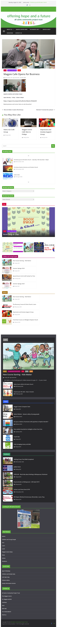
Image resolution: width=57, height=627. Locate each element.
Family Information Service (9, 583)
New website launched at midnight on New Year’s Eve (28, 429)
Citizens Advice (6, 580)
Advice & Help (46, 29)
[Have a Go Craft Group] (10, 119)
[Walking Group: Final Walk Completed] (8, 460)
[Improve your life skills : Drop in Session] (8, 393)
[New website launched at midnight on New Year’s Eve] (8, 430)
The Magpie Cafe (34, 29)
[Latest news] (8, 176)
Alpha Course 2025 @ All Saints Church (23, 384)
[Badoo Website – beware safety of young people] (8, 415)
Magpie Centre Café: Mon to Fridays (27, 132)
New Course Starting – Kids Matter (22, 260)
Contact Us (18, 33)
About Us (9, 29)
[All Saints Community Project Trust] (28, 13)
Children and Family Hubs (8, 574)
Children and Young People (14, 371)
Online (3, 558)
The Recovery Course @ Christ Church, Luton (24, 304)
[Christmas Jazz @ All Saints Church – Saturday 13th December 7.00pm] (8, 161)
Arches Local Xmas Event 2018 (22, 489)
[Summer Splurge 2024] (7, 270)
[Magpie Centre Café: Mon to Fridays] (28, 119)
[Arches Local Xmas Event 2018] (8, 490)
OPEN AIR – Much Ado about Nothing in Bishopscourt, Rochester (31, 474)
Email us (4, 614)
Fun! (5, 70)
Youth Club (17, 436)
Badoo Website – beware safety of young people (26, 414)
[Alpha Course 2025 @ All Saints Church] (8, 385)
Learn (27, 371)
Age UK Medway (6, 571)
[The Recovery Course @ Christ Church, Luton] (7, 306)
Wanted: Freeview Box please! (44, 110)
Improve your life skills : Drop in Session (24, 391)
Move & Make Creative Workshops (13, 110)
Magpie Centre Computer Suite (22, 406)
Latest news (17, 174)
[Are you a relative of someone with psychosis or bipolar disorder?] (8, 423)
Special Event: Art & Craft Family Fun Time (24, 276)
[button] (13, 29)
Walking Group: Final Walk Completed (24, 459)
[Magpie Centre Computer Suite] (8, 408)
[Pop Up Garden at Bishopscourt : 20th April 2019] (8, 483)
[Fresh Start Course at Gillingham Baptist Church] (7, 321)
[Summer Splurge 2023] (7, 285)
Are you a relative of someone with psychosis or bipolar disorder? (31, 421)
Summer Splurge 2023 (19, 283)
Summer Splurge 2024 (19, 268)
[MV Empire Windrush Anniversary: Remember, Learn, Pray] (8, 498)
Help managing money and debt (22, 444)
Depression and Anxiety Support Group (45, 132)
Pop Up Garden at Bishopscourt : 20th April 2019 (26, 482)
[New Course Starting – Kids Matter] (7, 262)
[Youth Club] (8, 438)
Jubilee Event (17, 467)
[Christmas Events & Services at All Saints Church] (8, 168)
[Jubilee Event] (8, 468)
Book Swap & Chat (11, 234)
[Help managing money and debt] (8, 445)
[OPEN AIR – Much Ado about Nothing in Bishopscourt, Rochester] (8, 475)
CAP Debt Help (6, 577)
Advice (5, 371)
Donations (10, 33)
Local (31, 371)
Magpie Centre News (21, 29)
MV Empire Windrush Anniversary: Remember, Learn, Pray (29, 497)
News (19, 70)
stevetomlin (16, 77)
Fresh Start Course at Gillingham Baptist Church (25, 320)
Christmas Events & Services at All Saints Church (26, 167)
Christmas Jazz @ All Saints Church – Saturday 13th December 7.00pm (39, 3)
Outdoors (4, 561)
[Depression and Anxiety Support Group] (47, 119)
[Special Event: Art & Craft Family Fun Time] (7, 277)
